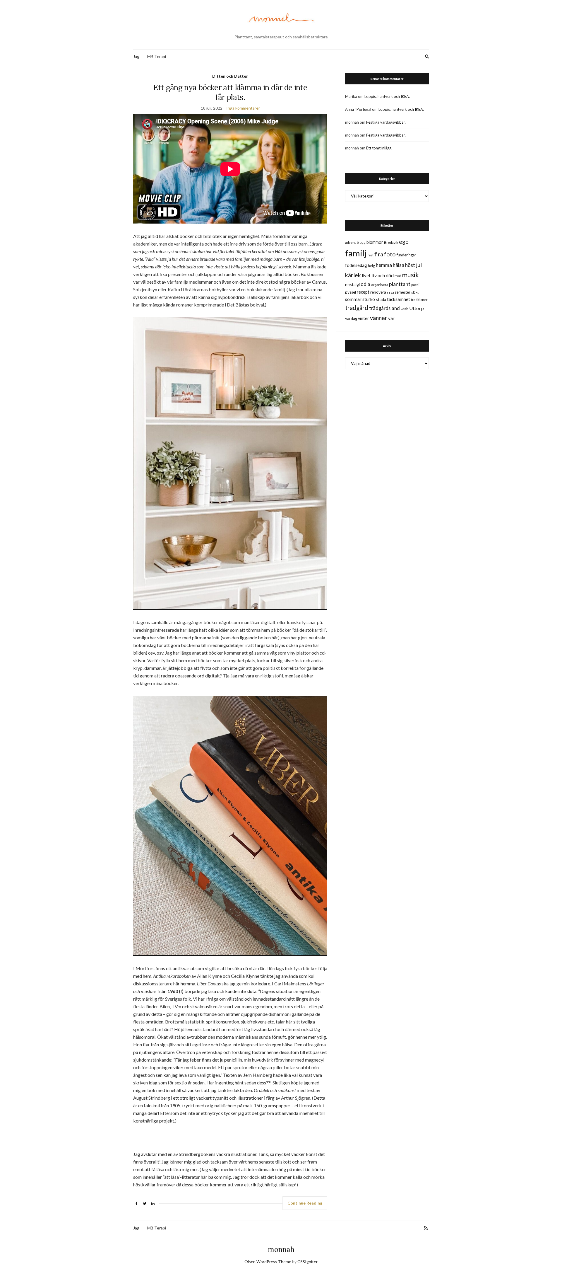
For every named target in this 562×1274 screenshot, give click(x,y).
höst (410, 265)
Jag (136, 56)
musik (410, 275)
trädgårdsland (384, 308)
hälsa (398, 265)
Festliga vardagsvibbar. (386, 122)
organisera (379, 285)
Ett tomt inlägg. (379, 148)
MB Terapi (156, 56)
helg (371, 265)
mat (398, 275)
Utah (404, 308)
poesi (415, 285)
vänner (378, 317)
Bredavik (391, 242)
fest (370, 255)
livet (366, 275)
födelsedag (356, 265)
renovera (378, 291)
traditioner (419, 300)
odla (365, 284)
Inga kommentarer (243, 107)
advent (350, 242)
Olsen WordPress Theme (267, 1261)
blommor (374, 242)
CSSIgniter (307, 1261)
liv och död (382, 275)
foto (390, 254)
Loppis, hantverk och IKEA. (387, 96)
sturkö (368, 299)
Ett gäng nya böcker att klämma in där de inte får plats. (230, 92)
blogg (361, 242)
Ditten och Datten (230, 76)
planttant (399, 284)
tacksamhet (398, 299)
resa (390, 292)
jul (419, 264)
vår (391, 318)
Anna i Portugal (358, 109)
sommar (353, 299)
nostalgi (352, 284)
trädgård (356, 307)
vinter (363, 318)
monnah (281, 1249)
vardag (351, 318)
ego (404, 241)
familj (356, 253)
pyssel (350, 292)
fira (378, 254)
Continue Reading (304, 1202)
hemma (384, 265)
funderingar (406, 255)
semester (402, 292)
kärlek (353, 275)
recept (363, 291)
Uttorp (416, 308)
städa (381, 299)
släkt (415, 292)
